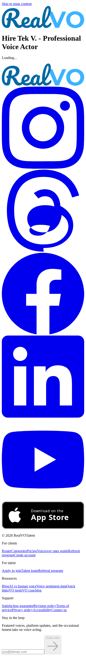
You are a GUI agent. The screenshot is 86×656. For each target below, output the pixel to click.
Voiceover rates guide (52, 551)
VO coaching (32, 590)
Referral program (50, 571)
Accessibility (42, 610)
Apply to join (11, 571)
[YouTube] (43, 499)
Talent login (29, 571)
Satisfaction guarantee (17, 606)
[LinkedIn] (43, 416)
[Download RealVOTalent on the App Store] (43, 528)
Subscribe (52, 638)
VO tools (15, 590)
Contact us (59, 610)
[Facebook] (43, 333)
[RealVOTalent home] (43, 27)
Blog (5, 586)
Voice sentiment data (51, 586)
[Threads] (43, 250)
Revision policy (44, 606)
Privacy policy (22, 610)
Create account (25, 555)
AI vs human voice (22, 586)
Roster (6, 551)
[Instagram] (43, 167)
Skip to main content (17, 4)
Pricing (32, 551)
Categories (19, 551)
